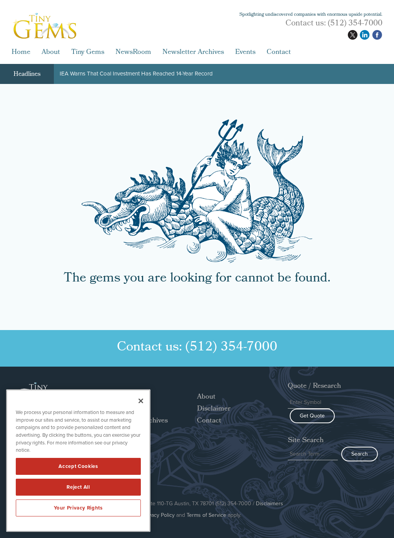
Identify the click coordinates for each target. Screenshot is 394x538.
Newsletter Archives (193, 52)
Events (245, 52)
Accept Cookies (78, 466)
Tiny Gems (87, 52)
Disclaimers (269, 503)
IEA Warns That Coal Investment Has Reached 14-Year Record (136, 74)
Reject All (78, 487)
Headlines (26, 74)
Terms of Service (206, 515)
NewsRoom (133, 52)
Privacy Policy (158, 515)
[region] (78, 460)
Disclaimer (213, 409)
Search (359, 454)
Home (21, 52)
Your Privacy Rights (78, 507)
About (51, 52)
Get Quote (312, 416)
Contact (279, 52)
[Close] (140, 400)
